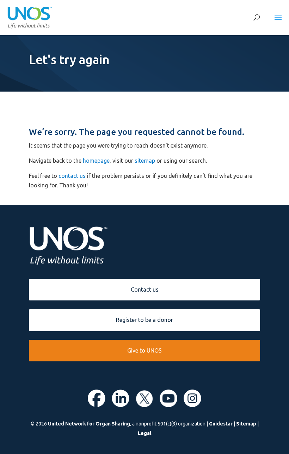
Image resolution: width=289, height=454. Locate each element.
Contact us (145, 289)
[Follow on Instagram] (192, 405)
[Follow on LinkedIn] (120, 405)
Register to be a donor (144, 320)
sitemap (145, 160)
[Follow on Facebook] (96, 405)
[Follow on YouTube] (168, 405)
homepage (96, 160)
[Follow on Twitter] (144, 405)
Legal (144, 433)
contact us (72, 176)
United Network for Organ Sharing (89, 424)
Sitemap (246, 424)
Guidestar (221, 424)
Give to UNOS (144, 350)
